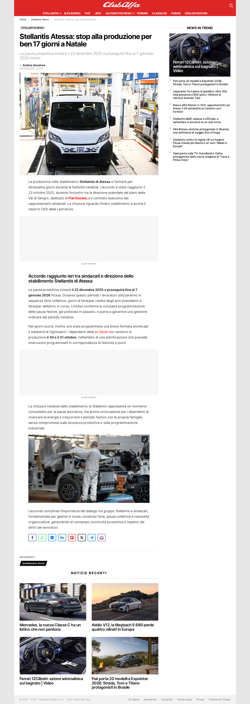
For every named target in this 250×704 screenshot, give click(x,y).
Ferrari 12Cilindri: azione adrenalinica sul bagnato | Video (51, 680)
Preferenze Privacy (219, 699)
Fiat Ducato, (78, 198)
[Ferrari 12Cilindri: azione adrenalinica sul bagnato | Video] (53, 655)
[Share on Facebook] (32, 537)
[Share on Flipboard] (72, 537)
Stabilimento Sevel (33, 563)
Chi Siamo (133, 699)
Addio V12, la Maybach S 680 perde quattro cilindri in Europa (123, 627)
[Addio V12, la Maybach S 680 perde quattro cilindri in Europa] (125, 602)
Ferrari (142, 13)
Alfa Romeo (72, 13)
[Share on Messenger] (52, 537)
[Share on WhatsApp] (42, 537)
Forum (176, 13)
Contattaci (167, 699)
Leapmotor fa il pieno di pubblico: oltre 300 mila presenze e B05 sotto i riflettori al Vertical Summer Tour (200, 95)
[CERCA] (231, 5)
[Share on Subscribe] (102, 537)
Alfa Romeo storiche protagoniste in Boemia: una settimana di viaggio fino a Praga (201, 130)
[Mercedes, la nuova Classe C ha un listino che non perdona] (53, 602)
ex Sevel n (103, 332)
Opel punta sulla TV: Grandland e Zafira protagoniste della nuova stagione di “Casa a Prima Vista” (201, 157)
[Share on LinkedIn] (62, 537)
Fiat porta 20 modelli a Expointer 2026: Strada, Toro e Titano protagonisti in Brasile (120, 683)
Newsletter (150, 699)
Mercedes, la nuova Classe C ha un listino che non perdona (50, 627)
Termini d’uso (184, 699)
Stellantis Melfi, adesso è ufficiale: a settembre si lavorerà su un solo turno (197, 120)
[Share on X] (82, 537)
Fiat (87, 13)
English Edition (196, 13)
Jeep (98, 13)
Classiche (159, 13)
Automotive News (119, 13)
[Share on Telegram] (92, 537)
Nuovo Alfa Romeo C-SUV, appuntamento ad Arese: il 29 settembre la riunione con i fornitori (201, 108)
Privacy (200, 699)
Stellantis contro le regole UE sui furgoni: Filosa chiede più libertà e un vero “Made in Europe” (200, 143)
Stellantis (50, 13)
